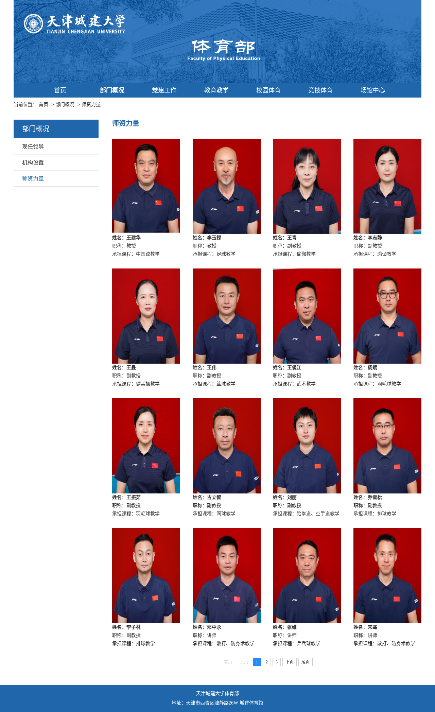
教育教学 (216, 90)
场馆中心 (373, 90)
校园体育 (268, 90)
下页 (289, 662)
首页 (60, 90)
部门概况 (112, 90)
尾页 (305, 662)
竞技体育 (320, 90)
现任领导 (33, 147)
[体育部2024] (222, 50)
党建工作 (164, 90)
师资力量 (91, 104)
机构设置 (33, 163)
